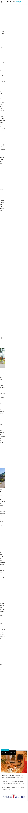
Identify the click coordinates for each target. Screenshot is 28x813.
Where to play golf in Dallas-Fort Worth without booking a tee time (13, 788)
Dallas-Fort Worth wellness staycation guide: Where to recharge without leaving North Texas (13, 782)
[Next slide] (3, 62)
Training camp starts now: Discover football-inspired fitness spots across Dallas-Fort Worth (13, 776)
